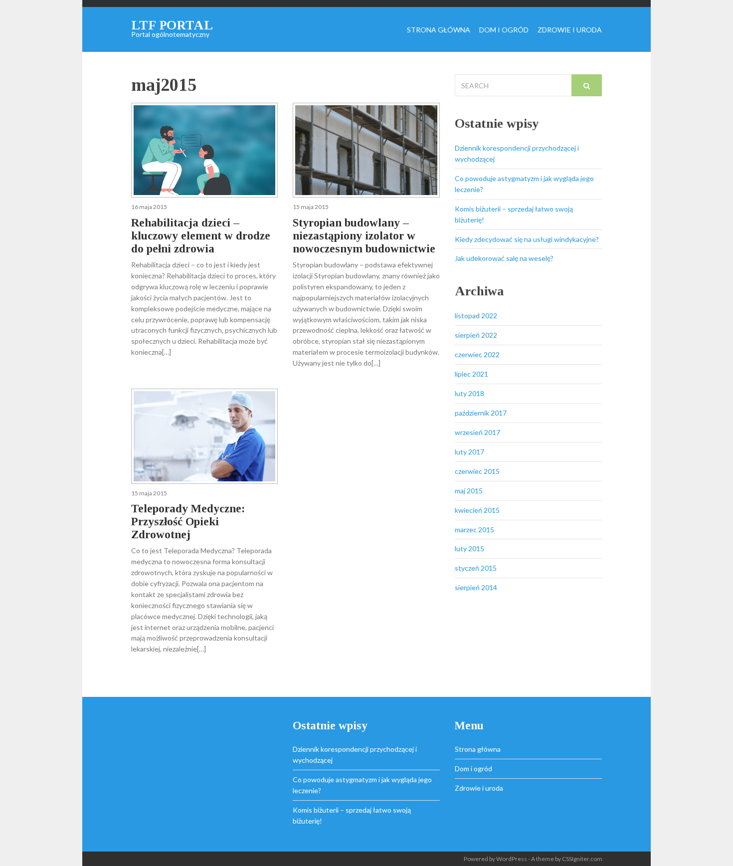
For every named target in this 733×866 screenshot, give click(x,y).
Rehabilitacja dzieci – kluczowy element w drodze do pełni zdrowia (200, 235)
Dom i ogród (504, 30)
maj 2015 (469, 490)
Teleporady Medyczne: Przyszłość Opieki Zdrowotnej (188, 521)
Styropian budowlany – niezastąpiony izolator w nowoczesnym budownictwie (364, 235)
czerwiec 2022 (477, 354)
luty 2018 (469, 393)
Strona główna (438, 30)
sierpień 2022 (476, 335)
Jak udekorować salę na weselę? (504, 258)
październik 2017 (481, 413)
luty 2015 (469, 548)
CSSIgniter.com (582, 859)
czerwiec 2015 (477, 471)
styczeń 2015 (476, 568)
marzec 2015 (474, 529)
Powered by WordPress (495, 859)
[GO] (586, 85)
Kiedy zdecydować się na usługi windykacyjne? (527, 239)
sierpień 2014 (476, 587)
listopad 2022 (476, 315)
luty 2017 (469, 451)
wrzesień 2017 (477, 432)
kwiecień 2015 (477, 510)
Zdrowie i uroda (570, 30)
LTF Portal (172, 25)
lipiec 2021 (471, 374)
